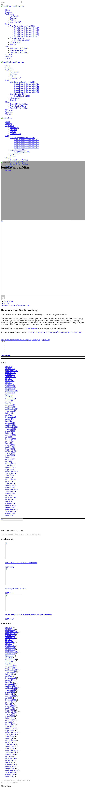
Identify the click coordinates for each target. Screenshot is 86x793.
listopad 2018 (10, 507)
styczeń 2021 (10, 465)
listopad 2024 (10, 389)
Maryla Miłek (8, 301)
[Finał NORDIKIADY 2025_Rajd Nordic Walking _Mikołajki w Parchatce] (13, 610)
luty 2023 (8, 421)
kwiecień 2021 (10, 463)
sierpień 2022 (10, 431)
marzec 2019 (9, 499)
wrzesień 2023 (10, 411)
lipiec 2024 (9, 395)
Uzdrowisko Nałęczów (51, 332)
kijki (2, 340)
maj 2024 (8, 397)
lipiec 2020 (9, 477)
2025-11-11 (9, 593)
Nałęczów (8, 340)
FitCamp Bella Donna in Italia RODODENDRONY (21, 563)
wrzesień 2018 (10, 511)
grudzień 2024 (10, 387)
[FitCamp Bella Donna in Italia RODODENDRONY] (13, 558)
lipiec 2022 (9, 433)
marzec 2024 (9, 401)
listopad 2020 (10, 469)
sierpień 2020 (10, 475)
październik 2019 (11, 489)
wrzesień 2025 (10, 373)
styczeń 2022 (10, 445)
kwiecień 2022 (10, 439)
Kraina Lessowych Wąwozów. (71, 332)
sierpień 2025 (10, 375)
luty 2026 (8, 367)
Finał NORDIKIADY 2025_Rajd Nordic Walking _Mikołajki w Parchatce (28, 614)
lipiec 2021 (9, 457)
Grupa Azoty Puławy (34, 332)
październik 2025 (11, 371)
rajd (43, 340)
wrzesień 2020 (10, 473)
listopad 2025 (10, 369)
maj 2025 (8, 379)
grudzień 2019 (10, 485)
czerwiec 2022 (10, 435)
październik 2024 (11, 391)
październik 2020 (11, 471)
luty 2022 (8, 443)
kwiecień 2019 (10, 497)
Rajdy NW (25, 305)
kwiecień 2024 (10, 399)
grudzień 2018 (10, 505)
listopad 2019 (10, 487)
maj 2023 (8, 415)
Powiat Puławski (31, 328)
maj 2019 (8, 495)
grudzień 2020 (10, 467)
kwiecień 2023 (10, 417)
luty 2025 (8, 383)
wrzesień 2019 (10, 491)
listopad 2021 (10, 449)
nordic (14, 340)
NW (29, 340)
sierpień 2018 (10, 513)
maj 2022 (8, 437)
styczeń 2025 (10, 385)
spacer (47, 340)
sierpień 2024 (10, 393)
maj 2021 (8, 461)
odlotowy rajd (36, 340)
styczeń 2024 (10, 405)
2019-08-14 (5, 303)
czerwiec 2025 (10, 377)
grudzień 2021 (10, 447)
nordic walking (22, 340)
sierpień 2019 (10, 493)
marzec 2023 (9, 419)
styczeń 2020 (10, 483)
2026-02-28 (9, 567)
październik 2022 (11, 427)
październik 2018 (11, 509)
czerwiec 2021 (10, 459)
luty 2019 (8, 501)
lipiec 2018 (9, 515)
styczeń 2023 (10, 423)
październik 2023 (11, 409)
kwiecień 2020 (10, 479)
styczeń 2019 (10, 503)
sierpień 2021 (10, 455)
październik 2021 (11, 451)
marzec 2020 (9, 481)
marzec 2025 (9, 381)
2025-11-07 (9, 619)
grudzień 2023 (10, 407)
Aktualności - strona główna (11, 305)
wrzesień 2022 (10, 429)
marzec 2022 (9, 441)
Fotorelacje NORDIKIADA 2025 (15, 589)
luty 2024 (8, 403)
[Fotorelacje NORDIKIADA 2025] (13, 584)
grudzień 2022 (10, 425)
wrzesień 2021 (10, 453)
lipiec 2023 (9, 413)
